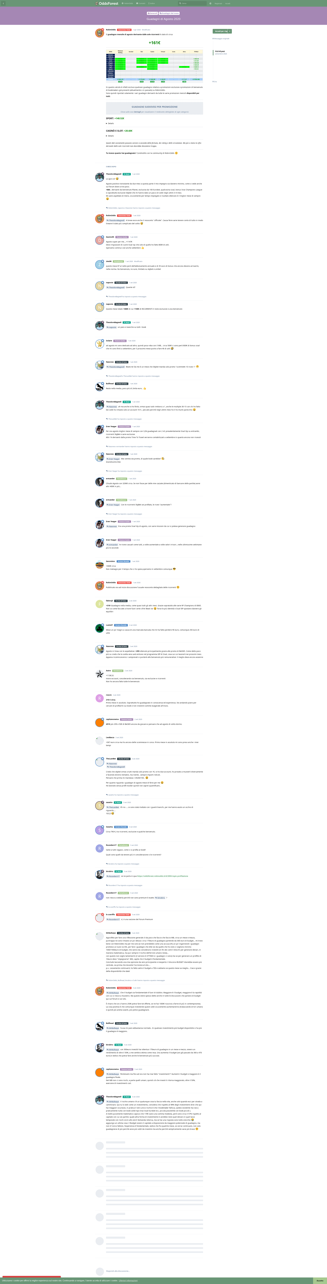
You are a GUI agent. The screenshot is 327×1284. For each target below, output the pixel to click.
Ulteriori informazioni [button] (128, 1281)
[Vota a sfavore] (187, 158)
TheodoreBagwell (116, 220)
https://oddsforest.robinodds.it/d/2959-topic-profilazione (162, 876)
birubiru (161, 898)
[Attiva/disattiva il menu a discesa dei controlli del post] (200, 158)
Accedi (227, 3)
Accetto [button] (320, 1281)
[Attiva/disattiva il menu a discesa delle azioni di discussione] (230, 31)
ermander (113, 544)
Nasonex (113, 406)
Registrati (218, 3)
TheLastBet (114, 807)
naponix (112, 327)
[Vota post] (181, 158)
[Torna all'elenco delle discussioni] (3, 3)
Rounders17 (114, 876)
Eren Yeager (114, 459)
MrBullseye (114, 993)
